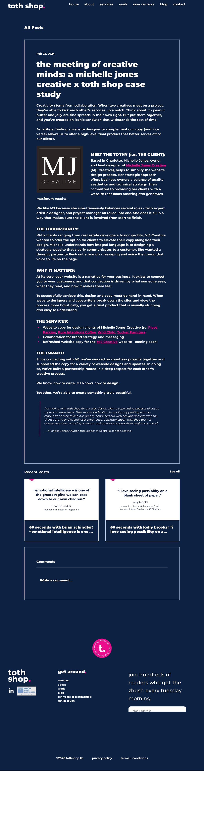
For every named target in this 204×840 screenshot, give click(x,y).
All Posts (33, 27)
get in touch (66, 700)
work (61, 688)
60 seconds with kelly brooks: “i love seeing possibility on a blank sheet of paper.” (141, 529)
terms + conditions (133, 758)
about (62, 684)
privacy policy (102, 758)
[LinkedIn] (11, 691)
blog (61, 692)
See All (175, 471)
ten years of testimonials (75, 696)
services (63, 680)
